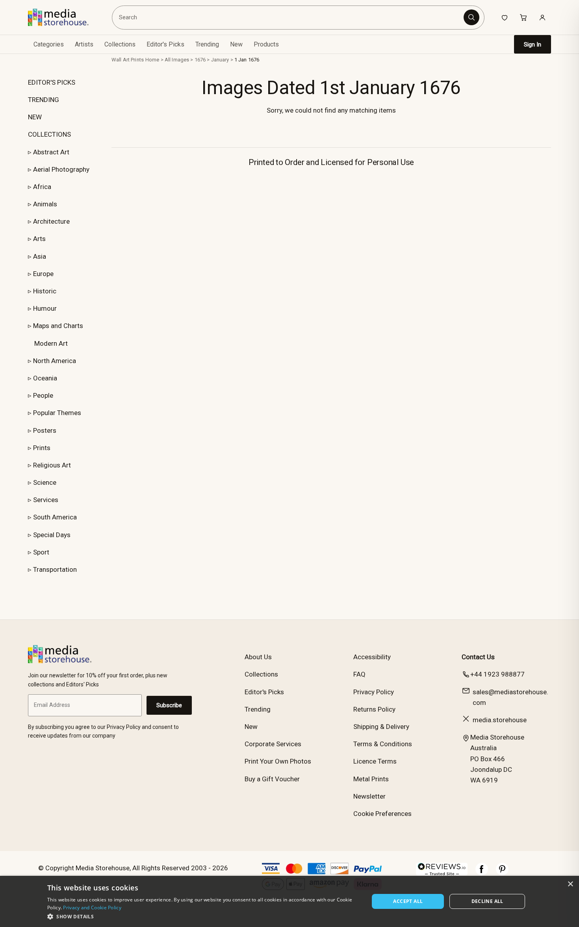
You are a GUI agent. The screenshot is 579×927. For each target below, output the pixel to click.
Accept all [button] (408, 901)
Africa (42, 187)
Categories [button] (48, 44)
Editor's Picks (165, 44)
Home (152, 60)
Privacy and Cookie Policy (92, 907)
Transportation (55, 569)
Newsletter (369, 796)
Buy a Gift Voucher (272, 779)
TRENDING (43, 100)
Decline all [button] (487, 901)
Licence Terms (375, 761)
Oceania (45, 378)
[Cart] (523, 17)
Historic (44, 291)
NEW (35, 117)
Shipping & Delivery (381, 726)
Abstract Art (51, 152)
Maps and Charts (58, 326)
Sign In (532, 44)
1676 (200, 60)
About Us (258, 657)
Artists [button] (84, 44)
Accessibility (372, 657)
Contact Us (478, 657)
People (43, 395)
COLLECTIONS (49, 134)
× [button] (570, 884)
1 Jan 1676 (246, 60)
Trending (207, 44)
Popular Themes (57, 413)
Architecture (51, 221)
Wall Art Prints (127, 60)
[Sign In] (542, 17)
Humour (45, 308)
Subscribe (169, 705)
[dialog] (289, 901)
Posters (44, 430)
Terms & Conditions (382, 744)
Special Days (52, 535)
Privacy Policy (373, 692)
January (220, 60)
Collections (119, 44)
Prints (41, 448)
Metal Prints (371, 779)
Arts (39, 239)
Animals (45, 204)
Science (44, 482)
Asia (39, 256)
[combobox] (288, 17)
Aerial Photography (61, 169)
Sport (41, 552)
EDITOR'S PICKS (51, 82)
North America (54, 361)
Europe (43, 274)
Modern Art (51, 343)
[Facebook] (481, 873)
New (236, 44)
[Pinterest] (502, 873)
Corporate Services (273, 744)
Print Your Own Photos (278, 761)
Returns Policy (374, 709)
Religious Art (52, 465)
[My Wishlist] (504, 17)
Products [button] (266, 44)
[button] (203, 916)
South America (55, 517)
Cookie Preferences (382, 814)
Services (45, 500)
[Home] (64, 17)
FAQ (359, 674)
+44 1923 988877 (497, 674)
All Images (177, 60)
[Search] (471, 17)
